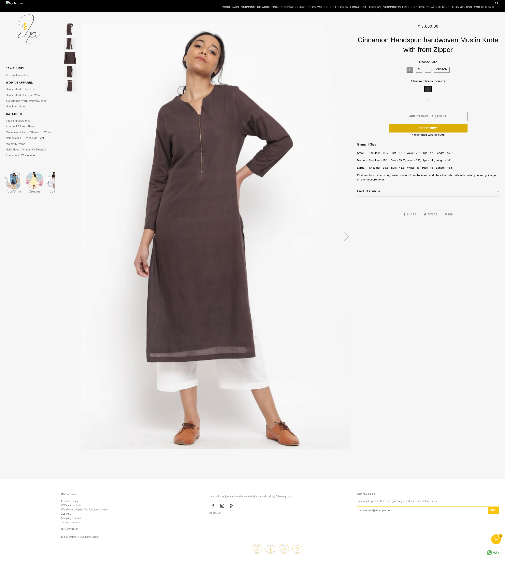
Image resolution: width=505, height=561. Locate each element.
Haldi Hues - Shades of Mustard (26, 149)
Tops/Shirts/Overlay (18, 120)
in (428, 88)
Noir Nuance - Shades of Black (25, 137)
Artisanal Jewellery (17, 75)
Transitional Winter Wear (21, 155)
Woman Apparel (19, 82)
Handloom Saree (16, 106)
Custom (441, 69)
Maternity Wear (15, 143)
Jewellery (15, 68)
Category (14, 114)
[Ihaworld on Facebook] (213, 506)
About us (215, 512)
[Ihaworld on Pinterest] (231, 506)
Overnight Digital (89, 536)
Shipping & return (71, 518)
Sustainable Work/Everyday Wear (26, 100)
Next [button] (344, 236)
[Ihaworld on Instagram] (222, 506)
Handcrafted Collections (21, 89)
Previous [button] (87, 236)
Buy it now (428, 128)
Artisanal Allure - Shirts (20, 126)
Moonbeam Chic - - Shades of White (28, 132)
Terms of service (70, 522)
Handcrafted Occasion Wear (23, 95)
